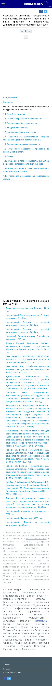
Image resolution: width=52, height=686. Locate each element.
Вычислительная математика (18, 541)
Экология (10, 646)
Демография (23, 602)
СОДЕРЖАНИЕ (10, 97)
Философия (41, 639)
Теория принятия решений (16, 576)
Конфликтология (12, 617)
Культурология (37, 617)
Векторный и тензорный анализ (32, 535)
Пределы (16, 570)
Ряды (24, 570)
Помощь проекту (33, 4)
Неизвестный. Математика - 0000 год (24, 518)
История (38, 614)
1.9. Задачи (8, 156)
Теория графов (26, 573)
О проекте (7, 665)
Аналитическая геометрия (19, 532)
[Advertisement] (26, 66)
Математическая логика (33, 563)
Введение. (8, 102)
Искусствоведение (13, 614)
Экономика (25, 646)
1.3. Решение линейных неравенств (20, 123)
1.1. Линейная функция (14, 114)
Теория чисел (23, 579)
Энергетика (40, 646)
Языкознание (29, 649)
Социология (41, 633)
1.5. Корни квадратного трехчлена (19, 132)
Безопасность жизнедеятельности (23, 592)
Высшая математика (36, 538)
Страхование (10, 636)
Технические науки (34, 636)
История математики (24, 554)
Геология (8, 602)
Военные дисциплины (16, 599)
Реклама (7, 633)
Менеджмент (24, 624)
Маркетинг (24, 621)
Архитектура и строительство (26, 589)
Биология (42, 595)
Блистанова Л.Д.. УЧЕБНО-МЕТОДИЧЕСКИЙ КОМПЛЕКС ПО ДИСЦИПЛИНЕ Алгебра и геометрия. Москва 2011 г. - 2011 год (27, 359)
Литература (9, 621)
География (39, 599)
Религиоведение (24, 633)
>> (50, 6)
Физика (29, 639)
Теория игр (41, 573)
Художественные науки (36, 643)
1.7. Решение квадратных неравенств (21, 144)
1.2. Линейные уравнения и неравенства (22, 118)
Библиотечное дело (13, 595)
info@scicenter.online (12, 672)
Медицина (8, 624)
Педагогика (40, 624)
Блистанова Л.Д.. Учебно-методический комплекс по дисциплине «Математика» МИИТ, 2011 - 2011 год (27, 369)
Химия (18, 643)
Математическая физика (15, 567)
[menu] (3, 4)
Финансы (8, 643)
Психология (41, 630)
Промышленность (23, 630)
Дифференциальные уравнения (18, 551)
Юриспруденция (11, 649)
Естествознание (22, 605)
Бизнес (31, 595)
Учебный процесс (12, 639)
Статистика (34, 570)
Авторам (6, 669)
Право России (29, 627)
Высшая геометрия (12, 538)
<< (45, 6)
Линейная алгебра (27, 557)
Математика (40, 621)
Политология (10, 627)
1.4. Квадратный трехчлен (15, 128)
